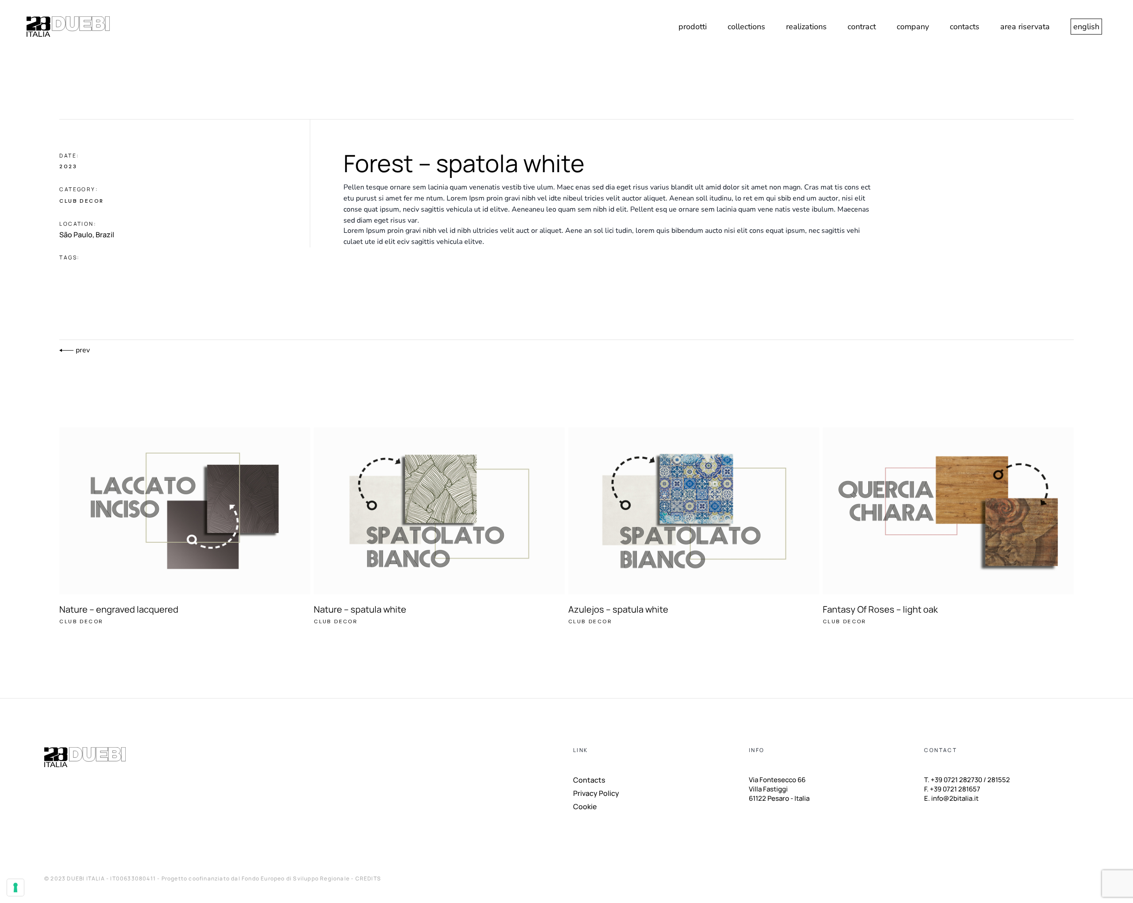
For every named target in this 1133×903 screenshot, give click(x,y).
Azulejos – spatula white (618, 609)
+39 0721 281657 (955, 789)
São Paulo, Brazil (86, 234)
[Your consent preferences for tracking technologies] (15, 887)
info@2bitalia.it (955, 798)
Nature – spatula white (360, 609)
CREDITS (368, 878)
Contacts (589, 779)
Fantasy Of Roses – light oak (880, 609)
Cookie (585, 806)
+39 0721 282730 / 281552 (970, 779)
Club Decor (81, 201)
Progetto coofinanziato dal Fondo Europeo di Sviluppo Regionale (256, 878)
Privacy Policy (596, 793)
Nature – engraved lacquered (118, 609)
